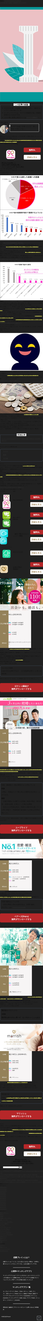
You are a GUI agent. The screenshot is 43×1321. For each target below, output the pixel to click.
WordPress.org (4, 1251)
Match (1, 1214)
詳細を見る (32, 157)
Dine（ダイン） (4, 1213)
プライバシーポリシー (20, 1307)
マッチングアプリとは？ (9, 1275)
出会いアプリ (3, 1236)
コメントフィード (5, 1249)
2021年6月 (3, 1198)
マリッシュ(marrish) (5, 1232)
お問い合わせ (30, 1307)
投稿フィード (3, 1247)
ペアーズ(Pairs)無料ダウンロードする (22, 917)
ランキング (30, 1280)
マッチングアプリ (5, 1231)
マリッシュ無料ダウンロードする (22, 1114)
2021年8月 (3, 1194)
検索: (1, 1167)
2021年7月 (3, 1196)
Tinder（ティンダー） (6, 1218)
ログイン (2, 1245)
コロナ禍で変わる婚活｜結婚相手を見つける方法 (13, 2)
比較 (1, 1242)
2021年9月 (3, 1193)
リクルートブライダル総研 (19, 907)
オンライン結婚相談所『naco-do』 (14, 243)
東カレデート (3, 1240)
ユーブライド (6, 510)
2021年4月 (3, 1202)
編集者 (10, 1307)
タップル (2, 1225)
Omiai (1, 1216)
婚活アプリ (3, 1238)
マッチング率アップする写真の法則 (16, 1280)
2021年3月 (3, 1203)
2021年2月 (3, 1205)
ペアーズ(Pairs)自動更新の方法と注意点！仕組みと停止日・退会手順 (18, 1174)
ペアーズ (2, 528)
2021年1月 (3, 1207)
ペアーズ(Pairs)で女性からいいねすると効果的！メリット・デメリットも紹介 (21, 1182)
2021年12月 (3, 1187)
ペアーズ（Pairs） (5, 1229)
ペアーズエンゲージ (5, 1227)
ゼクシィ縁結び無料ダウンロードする (22, 687)
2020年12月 (3, 1209)
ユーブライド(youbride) (6, 1234)
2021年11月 (3, 1189)
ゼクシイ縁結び (4, 1223)
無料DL (32, 150)
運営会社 (5, 1307)
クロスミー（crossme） (6, 1222)
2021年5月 (3, 1200)
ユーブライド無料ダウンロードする (22, 829)
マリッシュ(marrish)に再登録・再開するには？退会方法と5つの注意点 (19, 1180)
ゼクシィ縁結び (6, 494)
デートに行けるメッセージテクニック (27, 1275)
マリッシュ (3, 564)
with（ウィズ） (4, 1220)
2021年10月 (3, 1191)
